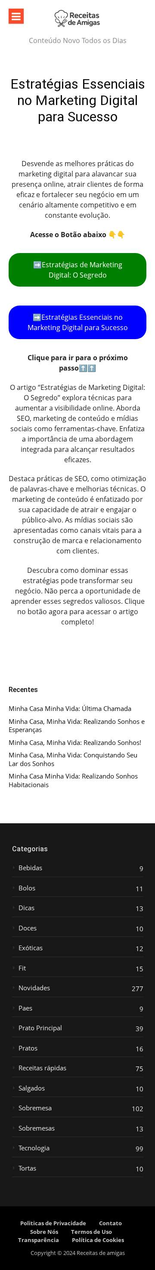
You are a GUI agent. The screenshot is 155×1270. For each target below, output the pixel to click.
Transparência (38, 1240)
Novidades (34, 988)
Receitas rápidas (42, 1068)
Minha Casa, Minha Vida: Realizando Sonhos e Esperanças (77, 725)
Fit (22, 968)
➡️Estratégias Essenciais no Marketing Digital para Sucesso (78, 322)
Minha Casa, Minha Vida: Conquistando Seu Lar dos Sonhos (73, 759)
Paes (25, 1008)
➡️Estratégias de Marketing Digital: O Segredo (77, 270)
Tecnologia (34, 1148)
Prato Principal (40, 1028)
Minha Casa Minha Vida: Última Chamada (70, 709)
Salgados (32, 1088)
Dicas (26, 908)
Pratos (28, 1048)
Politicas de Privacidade (53, 1223)
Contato (110, 1223)
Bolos (27, 888)
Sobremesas (37, 1128)
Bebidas (30, 868)
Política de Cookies (98, 1240)
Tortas (27, 1168)
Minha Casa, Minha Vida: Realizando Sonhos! (75, 743)
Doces (28, 928)
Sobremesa (35, 1108)
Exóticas (31, 948)
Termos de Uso (91, 1232)
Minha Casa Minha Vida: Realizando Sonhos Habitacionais (73, 780)
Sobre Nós (44, 1232)
